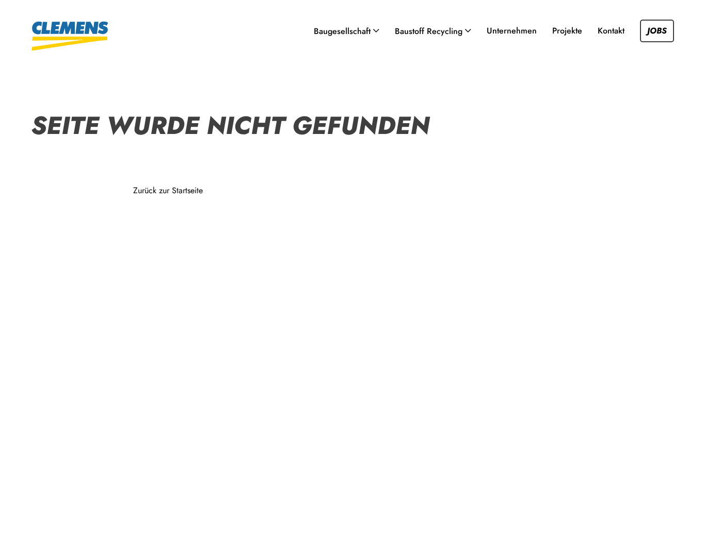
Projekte (567, 31)
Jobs (657, 31)
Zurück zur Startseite (168, 190)
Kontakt (611, 31)
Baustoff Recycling (428, 31)
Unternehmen (512, 31)
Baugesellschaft (342, 31)
